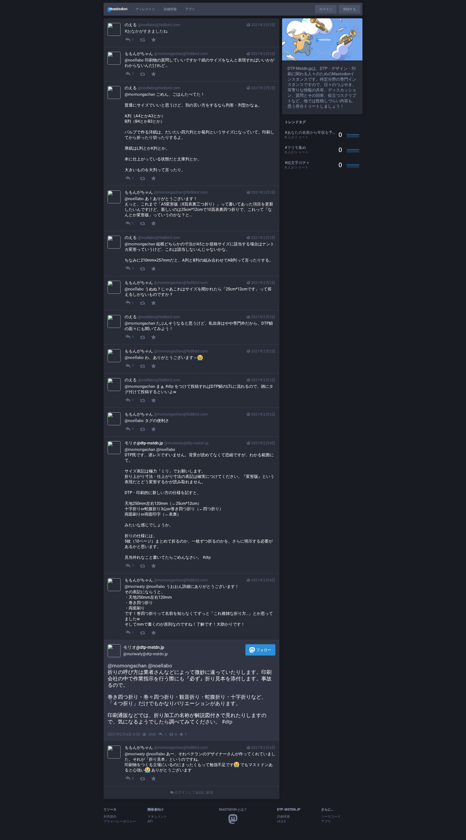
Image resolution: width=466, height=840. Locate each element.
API (150, 821)
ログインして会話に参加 (193, 792)
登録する (349, 9)
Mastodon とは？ (233, 809)
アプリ (190, 9)
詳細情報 (170, 9)
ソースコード (331, 816)
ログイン (325, 9)
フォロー (263, 650)
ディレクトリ (145, 9)
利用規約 (110, 816)
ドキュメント (157, 816)
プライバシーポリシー (120, 821)
